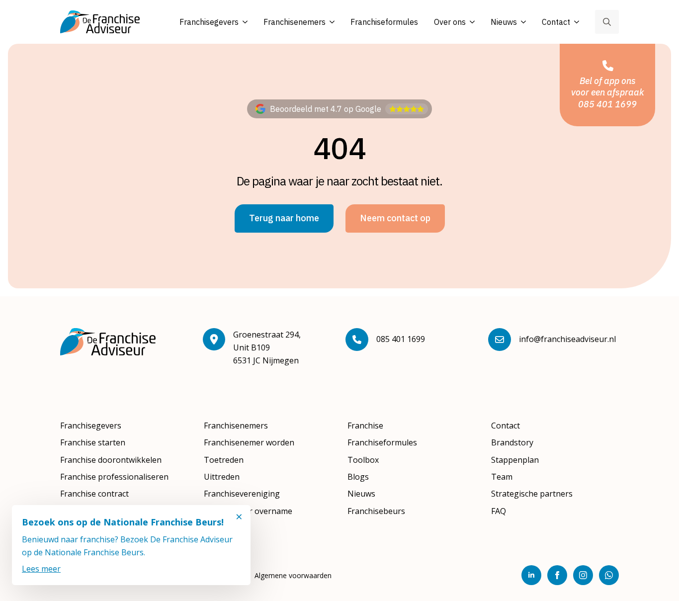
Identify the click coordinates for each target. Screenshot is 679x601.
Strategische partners (532, 493)
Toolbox (363, 459)
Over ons (450, 22)
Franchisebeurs (376, 511)
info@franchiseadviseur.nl (567, 339)
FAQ (498, 511)
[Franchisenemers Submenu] (330, 22)
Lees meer (41, 568)
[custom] (609, 575)
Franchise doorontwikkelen (111, 459)
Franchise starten (92, 442)
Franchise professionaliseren (114, 476)
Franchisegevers (209, 22)
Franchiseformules (384, 22)
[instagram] (583, 575)
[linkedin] (531, 575)
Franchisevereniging (242, 493)
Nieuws (504, 22)
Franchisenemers (294, 22)
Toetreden (224, 459)
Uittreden (222, 476)
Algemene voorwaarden (293, 575)
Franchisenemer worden (249, 442)
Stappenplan (515, 459)
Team (501, 476)
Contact (556, 22)
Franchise (365, 425)
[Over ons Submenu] (470, 22)
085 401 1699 (400, 339)
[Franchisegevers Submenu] (243, 22)
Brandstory (512, 442)
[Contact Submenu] (574, 22)
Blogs (358, 476)
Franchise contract (94, 493)
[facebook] (557, 575)
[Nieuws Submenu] (521, 22)
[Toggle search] (607, 22)
